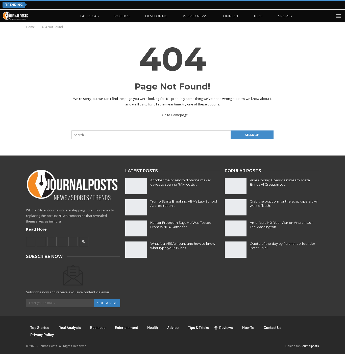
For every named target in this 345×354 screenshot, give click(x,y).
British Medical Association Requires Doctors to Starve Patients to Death (106, 5)
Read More (36, 229)
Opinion (230, 16)
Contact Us (272, 328)
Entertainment (126, 328)
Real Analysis (70, 328)
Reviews (226, 328)
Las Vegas (89, 16)
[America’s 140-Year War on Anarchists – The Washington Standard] (236, 228)
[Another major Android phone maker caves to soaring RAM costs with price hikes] (136, 186)
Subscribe (107, 303)
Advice (173, 328)
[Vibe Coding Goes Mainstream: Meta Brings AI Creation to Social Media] (236, 186)
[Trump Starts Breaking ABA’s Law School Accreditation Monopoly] (136, 207)
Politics (122, 16)
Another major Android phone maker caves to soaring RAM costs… (180, 182)
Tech (258, 16)
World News (195, 16)
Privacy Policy (42, 335)
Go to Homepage (174, 115)
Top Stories (39, 328)
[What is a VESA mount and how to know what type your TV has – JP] (136, 249)
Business (98, 328)
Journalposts (310, 346)
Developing (156, 16)
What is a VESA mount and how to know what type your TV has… (182, 245)
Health (152, 328)
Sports (285, 16)
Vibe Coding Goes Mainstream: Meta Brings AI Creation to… (280, 182)
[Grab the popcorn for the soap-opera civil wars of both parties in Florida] (236, 207)
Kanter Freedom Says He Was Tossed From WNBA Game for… (180, 224)
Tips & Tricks (198, 328)
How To (248, 328)
